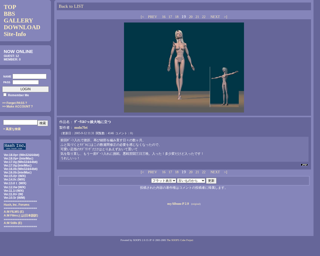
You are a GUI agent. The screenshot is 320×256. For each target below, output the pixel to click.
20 (190, 17)
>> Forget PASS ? (14, 103)
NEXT (215, 17)
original (196, 203)
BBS (9, 13)
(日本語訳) (21, 215)
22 (204, 17)
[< (143, 17)
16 (164, 17)
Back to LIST (71, 6)
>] (225, 17)
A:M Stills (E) (13, 223)
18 (176, 17)
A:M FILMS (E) (14, 212)
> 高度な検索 (12, 129)
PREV (152, 17)
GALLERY (18, 20)
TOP (10, 7)
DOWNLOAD (22, 27)
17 (170, 17)
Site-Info (15, 34)
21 (197, 17)
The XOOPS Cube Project (180, 240)
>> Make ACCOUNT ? (17, 106)
